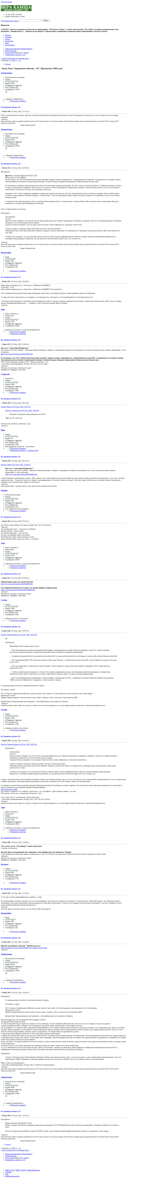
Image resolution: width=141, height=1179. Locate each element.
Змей (26, 53)
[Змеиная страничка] (18, 334)
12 (20, 60)
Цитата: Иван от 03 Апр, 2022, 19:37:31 (16, 407)
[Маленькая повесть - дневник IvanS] (24, 450)
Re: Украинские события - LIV (10, 107)
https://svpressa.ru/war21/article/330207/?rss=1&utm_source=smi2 (24, 948)
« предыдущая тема (8, 58)
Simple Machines (33, 1170)
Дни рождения (6, 2)
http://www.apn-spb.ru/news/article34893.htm (17, 584)
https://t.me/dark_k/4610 (9, 789)
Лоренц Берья (6, 73)
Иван (3, 430)
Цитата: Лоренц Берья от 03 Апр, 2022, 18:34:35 (19, 635)
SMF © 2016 (21, 1170)
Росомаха (4, 864)
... (18, 60)
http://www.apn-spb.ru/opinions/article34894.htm (18, 590)
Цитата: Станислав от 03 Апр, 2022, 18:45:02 (22, 410)
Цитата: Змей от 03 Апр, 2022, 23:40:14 (15, 465)
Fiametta (4, 490)
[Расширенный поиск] (9, 20)
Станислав (5, 374)
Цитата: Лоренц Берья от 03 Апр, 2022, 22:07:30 (19, 744)
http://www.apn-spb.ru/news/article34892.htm (17, 354)
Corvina (4, 600)
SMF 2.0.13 (9, 1170)
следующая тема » (22, 58)
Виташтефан (6, 253)
